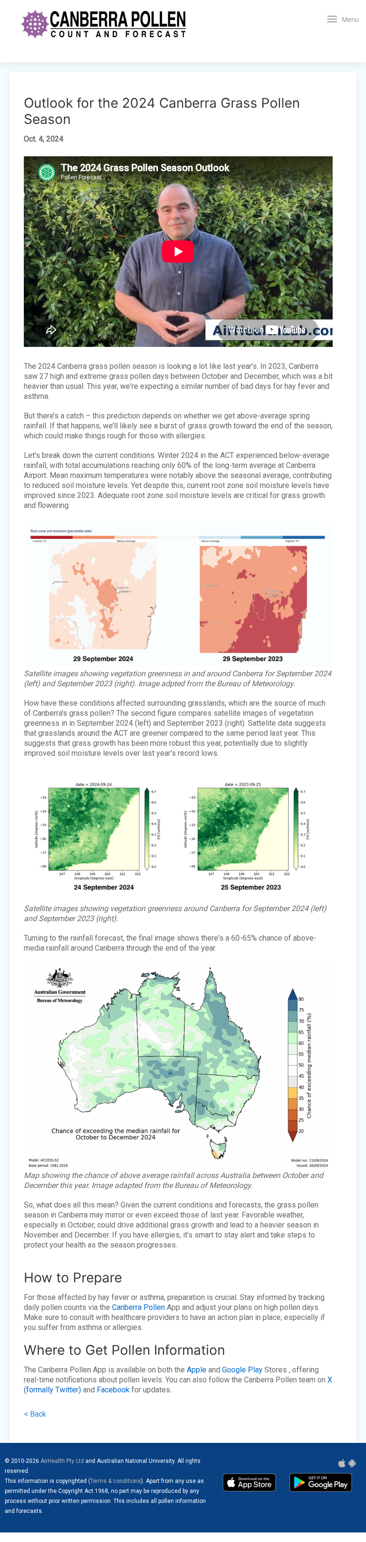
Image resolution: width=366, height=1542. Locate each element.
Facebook (113, 1389)
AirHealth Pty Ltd (62, 1461)
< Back (35, 1414)
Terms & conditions (115, 1481)
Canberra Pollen (138, 1307)
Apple (196, 1369)
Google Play (242, 1369)
